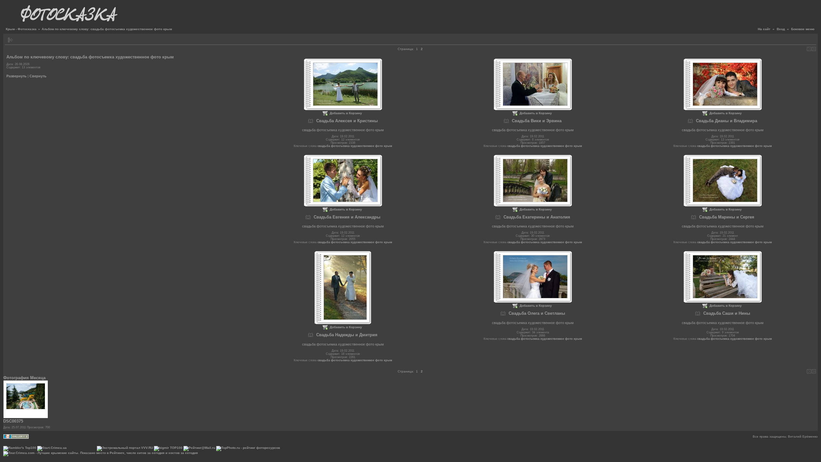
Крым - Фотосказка (21, 29)
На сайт (764, 29)
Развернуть (16, 76)
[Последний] (813, 49)
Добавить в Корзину (346, 113)
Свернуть (38, 76)
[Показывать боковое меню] (10, 40)
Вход (781, 29)
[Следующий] (809, 49)
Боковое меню (803, 29)
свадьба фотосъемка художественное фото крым (354, 146)
